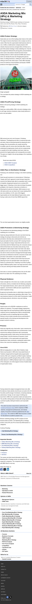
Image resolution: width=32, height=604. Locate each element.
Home (2, 563)
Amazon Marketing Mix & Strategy (11, 523)
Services (3, 454)
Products (4, 452)
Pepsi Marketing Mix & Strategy (11, 527)
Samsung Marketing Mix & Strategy (12, 518)
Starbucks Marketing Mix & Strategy (12, 525)
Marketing (5, 488)
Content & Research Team (8, 407)
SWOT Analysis (6, 538)
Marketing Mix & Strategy (9, 540)
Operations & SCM (7, 490)
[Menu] (1, 4)
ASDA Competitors (9, 164)
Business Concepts (7, 536)
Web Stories (3, 594)
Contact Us (3, 569)
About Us (28, 473)
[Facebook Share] (1, 470)
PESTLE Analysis (7, 541)
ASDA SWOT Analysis (10, 163)
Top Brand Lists (6, 547)
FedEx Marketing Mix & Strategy (11, 516)
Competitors (5, 545)
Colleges (3, 580)
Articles (4, 549)
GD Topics (5, 551)
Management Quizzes (8, 499)
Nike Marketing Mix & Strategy (10, 514)
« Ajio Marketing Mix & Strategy (9, 431)
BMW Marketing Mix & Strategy (10, 443)
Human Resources (7, 492)
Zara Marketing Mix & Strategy (9, 445)
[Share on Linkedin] (8, 470)
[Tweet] (4, 470)
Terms (2, 572)
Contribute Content (5, 577)
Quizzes (2, 586)
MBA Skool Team (13, 26)
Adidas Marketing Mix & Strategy (10, 441)
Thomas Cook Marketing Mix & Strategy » (12, 434)
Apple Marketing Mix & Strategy (11, 522)
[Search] (30, 4)
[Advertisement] (16, 32)
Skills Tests (5, 501)
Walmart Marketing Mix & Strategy (11, 520)
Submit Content (6, 559)
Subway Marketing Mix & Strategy (10, 447)
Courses (29, 1)
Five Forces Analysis (8, 543)
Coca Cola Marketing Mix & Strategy (12, 512)
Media (2, 583)
